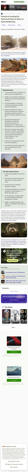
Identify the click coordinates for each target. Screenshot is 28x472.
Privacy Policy (22, 458)
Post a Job (14, 380)
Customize (15, 467)
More (13, 327)
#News (3, 25)
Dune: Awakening (5, 55)
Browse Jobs (14, 352)
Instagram (14, 243)
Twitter (21, 243)
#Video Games (11, 25)
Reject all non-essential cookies (15, 464)
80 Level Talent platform (11, 241)
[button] (14, 42)
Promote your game (19, 2)
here (16, 239)
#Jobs (19, 25)
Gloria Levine (5, 13)
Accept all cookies (15, 461)
